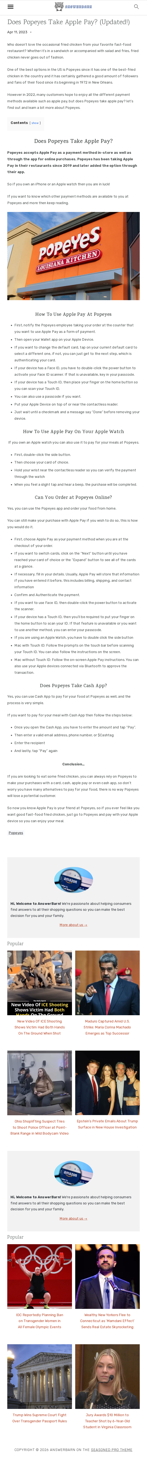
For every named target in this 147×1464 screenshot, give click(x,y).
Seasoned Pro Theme (111, 1450)
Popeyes (16, 833)
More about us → (73, 925)
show (35, 123)
